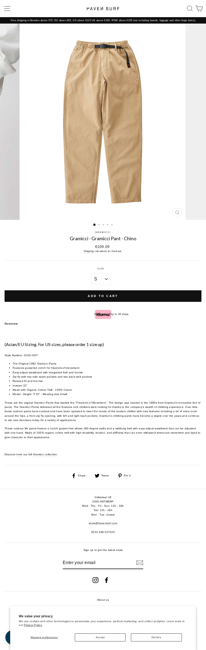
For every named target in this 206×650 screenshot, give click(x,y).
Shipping (89, 251)
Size (100, 269)
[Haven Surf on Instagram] (95, 580)
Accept (100, 637)
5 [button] (112, 225)
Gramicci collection (45, 454)
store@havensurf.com (103, 523)
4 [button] (108, 225)
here (19, 454)
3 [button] (103, 225)
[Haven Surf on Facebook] (106, 580)
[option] (103, 20)
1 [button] (94, 225)
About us (103, 599)
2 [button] (99, 225)
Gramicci (103, 232)
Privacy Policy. (33, 624)
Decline (156, 637)
